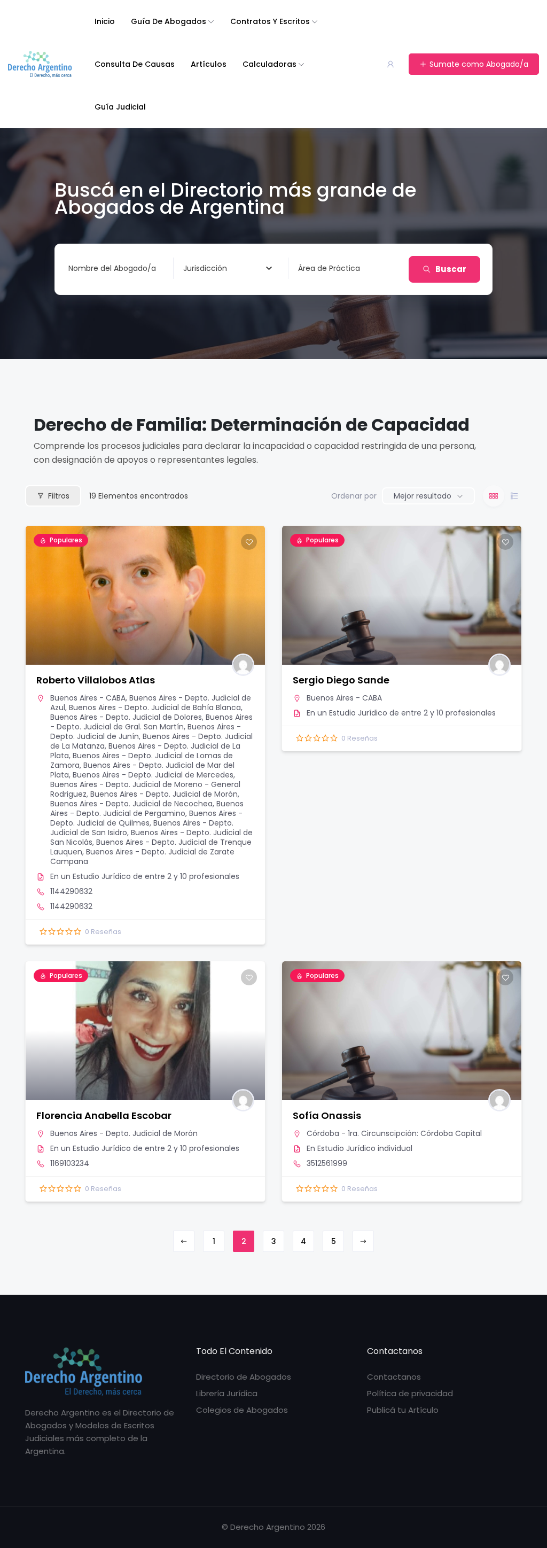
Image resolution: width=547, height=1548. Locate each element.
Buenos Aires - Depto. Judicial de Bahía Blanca (155, 707)
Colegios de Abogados (242, 1409)
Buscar (450, 269)
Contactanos (394, 1376)
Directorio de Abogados (243, 1376)
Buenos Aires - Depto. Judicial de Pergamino (147, 808)
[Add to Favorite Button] (249, 542)
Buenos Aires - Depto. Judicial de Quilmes (146, 818)
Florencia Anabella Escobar (103, 1115)
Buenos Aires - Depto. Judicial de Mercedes (153, 774)
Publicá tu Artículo (403, 1409)
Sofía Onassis (327, 1115)
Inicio (105, 21)
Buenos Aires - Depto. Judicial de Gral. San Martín (151, 722)
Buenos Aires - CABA (88, 698)
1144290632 (71, 891)
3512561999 (327, 1163)
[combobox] (227, 268)
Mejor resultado (422, 496)
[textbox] (205, 268)
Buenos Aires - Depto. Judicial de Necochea (131, 803)
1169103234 (69, 1163)
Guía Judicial (120, 107)
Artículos (208, 64)
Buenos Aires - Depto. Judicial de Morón (164, 794)
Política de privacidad (410, 1393)
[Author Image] (243, 665)
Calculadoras (269, 64)
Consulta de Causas (135, 64)
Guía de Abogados (168, 21)
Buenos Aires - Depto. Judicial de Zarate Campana (142, 856)
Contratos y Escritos (270, 21)
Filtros (58, 496)
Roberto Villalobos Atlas (95, 680)
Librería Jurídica (226, 1393)
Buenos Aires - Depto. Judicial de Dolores (126, 717)
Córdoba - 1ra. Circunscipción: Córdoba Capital (394, 1133)
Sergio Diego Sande (341, 680)
